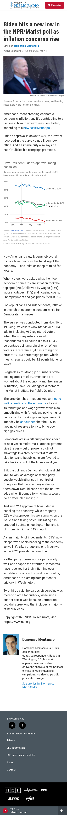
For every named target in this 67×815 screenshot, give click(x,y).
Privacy (11, 740)
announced (28, 422)
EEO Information (16, 748)
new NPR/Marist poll (37, 128)
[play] (5, 810)
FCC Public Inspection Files (21, 755)
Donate (56, 5)
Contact (11, 770)
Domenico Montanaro (26, 45)
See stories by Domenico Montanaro (38, 685)
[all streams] (62, 810)
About (10, 762)
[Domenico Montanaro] (11, 644)
